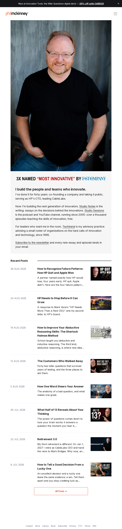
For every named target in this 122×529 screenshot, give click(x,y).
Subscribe (62, 526)
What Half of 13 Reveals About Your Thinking (60, 411)
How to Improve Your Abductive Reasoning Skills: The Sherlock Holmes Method (58, 331)
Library (45, 526)
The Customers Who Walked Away (60, 361)
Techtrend (68, 226)
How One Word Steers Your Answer (60, 386)
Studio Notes (87, 206)
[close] (118, 3)
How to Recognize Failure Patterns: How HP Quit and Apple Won (60, 270)
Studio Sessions (94, 210)
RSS (94, 526)
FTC (80, 526)
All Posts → (61, 491)
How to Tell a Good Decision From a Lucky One (60, 466)
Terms (87, 526)
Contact (29, 526)
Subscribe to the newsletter (32, 242)
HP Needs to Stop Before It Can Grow (57, 300)
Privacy (72, 526)
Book (53, 526)
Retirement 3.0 (47, 439)
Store (37, 526)
